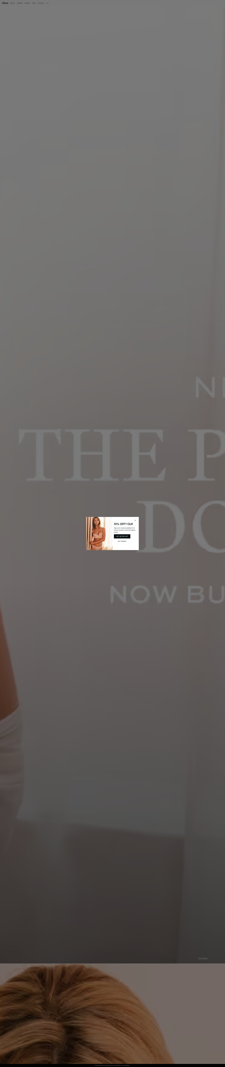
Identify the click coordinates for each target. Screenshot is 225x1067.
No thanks (122, 541)
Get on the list (122, 536)
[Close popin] (135, 520)
